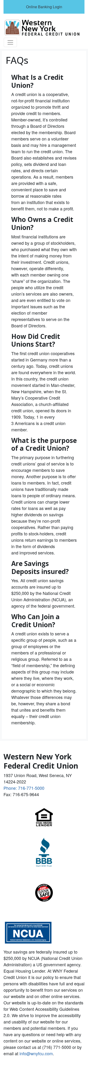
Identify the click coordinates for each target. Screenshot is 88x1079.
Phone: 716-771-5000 (24, 788)
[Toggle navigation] (10, 42)
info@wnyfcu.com (36, 1053)
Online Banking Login (44, 6)
